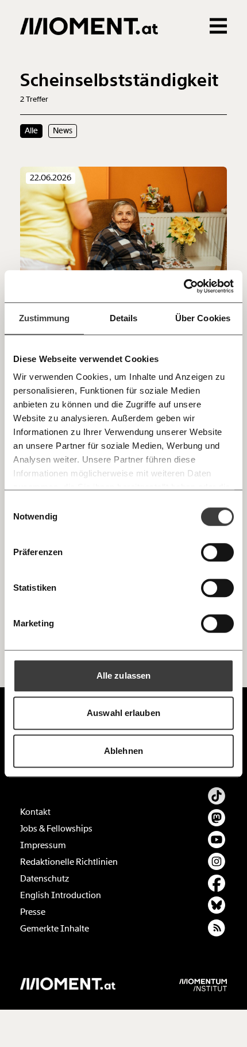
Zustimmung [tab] (44, 318)
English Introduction (60, 895)
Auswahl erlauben (123, 713)
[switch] (217, 552)
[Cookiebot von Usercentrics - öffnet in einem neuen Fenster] (183, 286)
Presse (32, 912)
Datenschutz (44, 878)
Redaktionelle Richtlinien (69, 862)
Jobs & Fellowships (56, 828)
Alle (31, 130)
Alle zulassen (123, 675)
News (62, 130)
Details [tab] (124, 318)
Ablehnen (123, 751)
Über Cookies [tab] (202, 318)
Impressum (43, 845)
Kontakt (35, 812)
